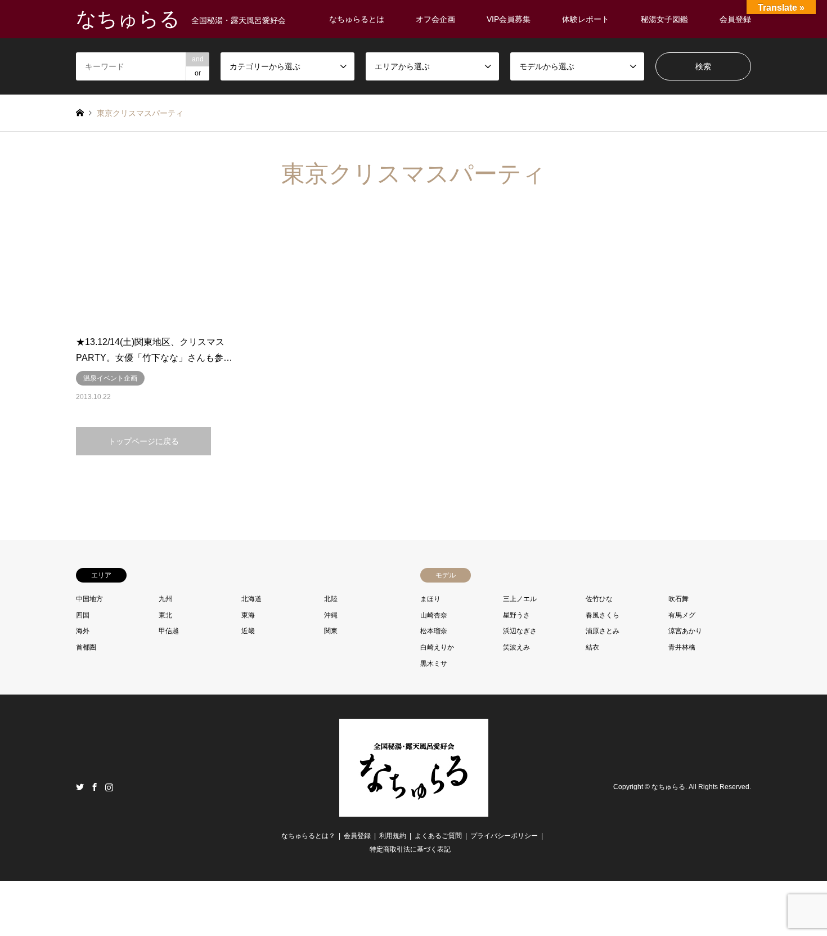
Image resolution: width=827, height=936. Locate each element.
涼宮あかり (685, 631)
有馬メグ (681, 615)
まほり (430, 599)
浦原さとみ (602, 631)
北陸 (331, 599)
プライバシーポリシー (504, 836)
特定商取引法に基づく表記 (410, 849)
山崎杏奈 (433, 615)
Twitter (80, 787)
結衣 (592, 647)
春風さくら (602, 615)
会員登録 (735, 19)
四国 (82, 615)
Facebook (94, 787)
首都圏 (86, 647)
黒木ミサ (433, 664)
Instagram (109, 787)
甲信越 (169, 631)
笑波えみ (516, 647)
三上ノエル (520, 599)
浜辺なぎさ (520, 631)
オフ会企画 (435, 19)
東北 (165, 615)
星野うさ (516, 615)
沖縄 (331, 615)
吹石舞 (678, 599)
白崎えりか (437, 647)
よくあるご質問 (438, 836)
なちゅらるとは (356, 19)
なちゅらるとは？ (308, 836)
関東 (331, 631)
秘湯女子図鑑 (664, 19)
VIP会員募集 (509, 19)
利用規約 (392, 836)
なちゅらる (668, 787)
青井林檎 (681, 647)
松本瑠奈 (433, 631)
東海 (248, 615)
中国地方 (89, 599)
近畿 (248, 631)
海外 (82, 631)
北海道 (251, 599)
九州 (165, 599)
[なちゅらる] (413, 810)
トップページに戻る (143, 441)
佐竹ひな (599, 599)
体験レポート (585, 19)
